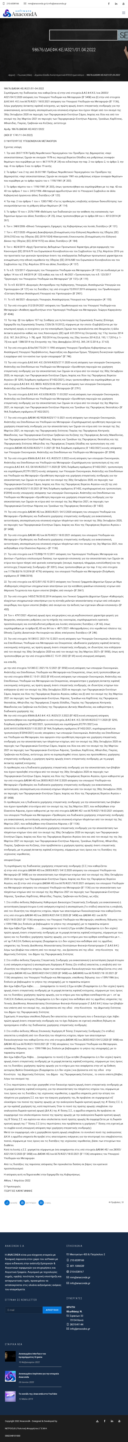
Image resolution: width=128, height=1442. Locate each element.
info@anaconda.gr (80, 1283)
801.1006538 (77, 1265)
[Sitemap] (97, 1421)
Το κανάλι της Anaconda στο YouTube (38, 1394)
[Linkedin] (112, 1421)
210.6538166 (77, 1260)
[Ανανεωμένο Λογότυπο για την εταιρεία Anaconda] (10, 1376)
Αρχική (11, 75)
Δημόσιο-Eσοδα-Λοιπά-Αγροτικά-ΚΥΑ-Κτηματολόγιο (59, 75)
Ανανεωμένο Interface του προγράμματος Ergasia (32, 1355)
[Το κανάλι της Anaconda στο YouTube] (10, 1396)
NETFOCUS (10, 1428)
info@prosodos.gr (80, 1328)
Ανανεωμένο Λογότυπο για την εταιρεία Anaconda (39, 1375)
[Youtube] (119, 1421)
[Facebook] (104, 1421)
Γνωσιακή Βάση (24, 75)
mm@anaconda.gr (80, 1277)
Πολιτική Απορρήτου (27, 1428)
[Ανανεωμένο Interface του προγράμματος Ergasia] (10, 1356)
